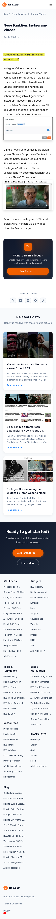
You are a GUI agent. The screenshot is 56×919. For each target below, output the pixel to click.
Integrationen (38, 733)
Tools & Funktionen (10, 668)
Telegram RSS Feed (12, 635)
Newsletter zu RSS (12, 692)
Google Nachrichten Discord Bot (41, 719)
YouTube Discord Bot (40, 703)
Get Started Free (26, 552)
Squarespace (36, 619)
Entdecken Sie (10, 734)
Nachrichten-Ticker (39, 597)
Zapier (33, 744)
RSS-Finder (8, 744)
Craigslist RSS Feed (12, 613)
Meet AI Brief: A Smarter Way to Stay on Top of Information (14, 852)
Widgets (35, 581)
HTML (33, 640)
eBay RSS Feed (10, 645)
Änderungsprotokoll (12, 771)
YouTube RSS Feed (12, 629)
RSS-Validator (9, 750)
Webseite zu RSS (11, 587)
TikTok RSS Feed (11, 603)
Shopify (34, 613)
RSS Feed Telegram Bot (41, 687)
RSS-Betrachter (10, 739)
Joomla (33, 755)
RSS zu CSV (9, 714)
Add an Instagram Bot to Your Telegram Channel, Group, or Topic (14, 862)
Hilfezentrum (9, 776)
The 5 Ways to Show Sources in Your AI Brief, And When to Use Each (14, 825)
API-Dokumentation (12, 766)
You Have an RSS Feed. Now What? (14, 841)
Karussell (34, 603)
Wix (32, 645)
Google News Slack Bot (41, 714)
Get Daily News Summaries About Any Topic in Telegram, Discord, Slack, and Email (14, 793)
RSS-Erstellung (10, 676)
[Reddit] (35, 300)
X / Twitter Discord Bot (41, 698)
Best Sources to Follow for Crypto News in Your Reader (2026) (14, 798)
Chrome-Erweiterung (13, 755)
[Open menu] (51, 4)
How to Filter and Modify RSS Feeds (14, 857)
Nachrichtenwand (38, 592)
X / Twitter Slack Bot (40, 708)
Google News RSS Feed (14, 592)
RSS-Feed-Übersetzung (14, 698)
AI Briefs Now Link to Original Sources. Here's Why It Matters (14, 830)
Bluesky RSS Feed (12, 651)
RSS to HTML (36, 587)
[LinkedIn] (20, 300)
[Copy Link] (43, 300)
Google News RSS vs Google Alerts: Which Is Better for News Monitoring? (14, 814)
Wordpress (35, 629)
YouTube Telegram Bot (41, 676)
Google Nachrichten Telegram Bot (41, 682)
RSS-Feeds (10, 581)
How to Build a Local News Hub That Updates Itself (14, 804)
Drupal (33, 635)
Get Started (26, 271)
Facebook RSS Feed (13, 640)
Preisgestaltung (10, 729)
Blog (5, 14)
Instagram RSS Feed (12, 597)
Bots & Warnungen (12, 682)
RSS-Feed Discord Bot (41, 692)
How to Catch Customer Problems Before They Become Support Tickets (14, 809)
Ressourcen (10, 722)
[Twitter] (13, 300)
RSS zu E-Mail (10, 687)
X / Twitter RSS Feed (13, 619)
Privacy (6, 910)
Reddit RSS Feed (11, 624)
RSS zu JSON (9, 708)
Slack (33, 750)
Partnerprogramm (11, 760)
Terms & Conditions (12, 903)
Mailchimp (35, 739)
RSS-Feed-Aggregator (14, 703)
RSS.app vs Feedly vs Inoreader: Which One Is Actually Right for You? (14, 836)
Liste (32, 608)
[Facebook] (28, 300)
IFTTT (33, 760)
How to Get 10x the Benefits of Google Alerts (14, 820)
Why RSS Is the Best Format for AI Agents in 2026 (14, 846)
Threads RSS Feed (12, 608)
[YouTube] (4, 913)
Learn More (28, 563)
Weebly (34, 624)
